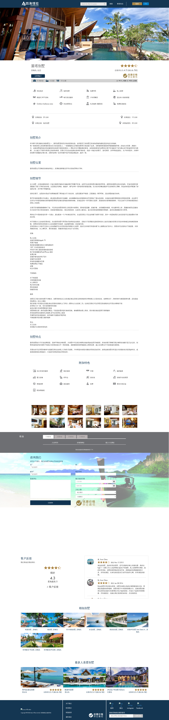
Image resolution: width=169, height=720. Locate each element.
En (146, 4)
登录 (137, 4)
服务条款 (69, 717)
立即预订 (38, 76)
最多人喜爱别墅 (84, 662)
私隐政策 (69, 712)
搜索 (111, 4)
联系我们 (69, 708)
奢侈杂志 (120, 4)
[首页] (29, 3)
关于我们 (69, 703)
